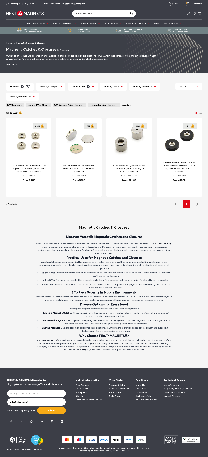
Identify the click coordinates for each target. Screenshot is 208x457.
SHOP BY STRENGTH (136, 23)
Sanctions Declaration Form (89, 399)
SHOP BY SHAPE (89, 23)
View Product (25, 188)
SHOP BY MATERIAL (36, 23)
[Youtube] (41, 421)
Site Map (80, 396)
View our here (21, 410)
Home (9, 42)
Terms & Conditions (119, 388)
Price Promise (82, 385)
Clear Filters (126, 105)
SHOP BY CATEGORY (63, 23)
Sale (156, 23)
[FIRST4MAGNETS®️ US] (25, 13)
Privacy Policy (82, 392)
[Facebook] (11, 421)
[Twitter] (21, 421)
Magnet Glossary (172, 396)
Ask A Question (171, 385)
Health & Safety (143, 396)
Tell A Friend (115, 396)
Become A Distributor (146, 399)
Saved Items (115, 392)
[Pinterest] (51, 421)
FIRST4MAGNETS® (162, 243)
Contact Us (141, 388)
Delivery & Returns (118, 385)
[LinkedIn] (62, 421)
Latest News (142, 392)
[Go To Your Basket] (200, 13)
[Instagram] (31, 421)
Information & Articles (174, 392)
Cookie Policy (82, 388)
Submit (51, 410)
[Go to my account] (188, 13)
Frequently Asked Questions (178, 388)
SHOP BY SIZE (111, 23)
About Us (140, 385)
